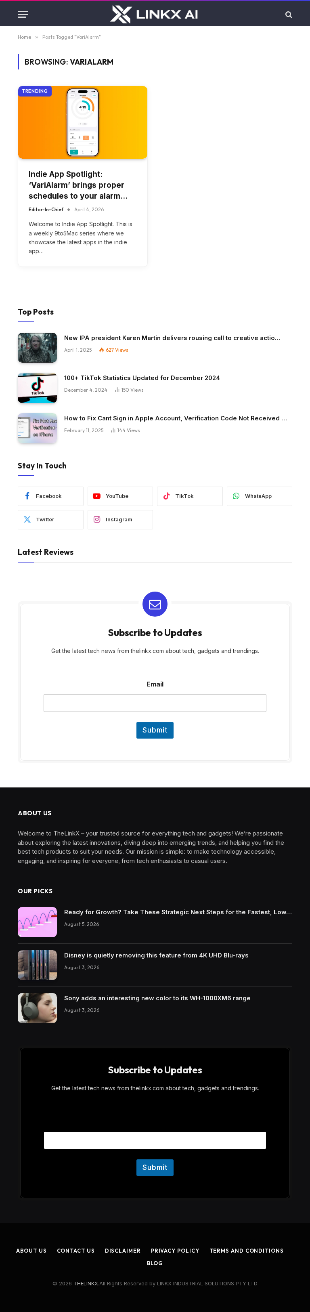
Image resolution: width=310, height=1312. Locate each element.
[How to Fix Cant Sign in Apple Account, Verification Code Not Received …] (37, 428)
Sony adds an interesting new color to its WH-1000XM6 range (157, 998)
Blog (155, 1263)
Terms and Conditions (246, 1250)
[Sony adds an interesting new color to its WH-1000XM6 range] (37, 1008)
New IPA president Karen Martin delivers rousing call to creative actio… (172, 338)
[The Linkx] (155, 14)
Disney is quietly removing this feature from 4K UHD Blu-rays (156, 955)
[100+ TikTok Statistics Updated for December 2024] (37, 388)
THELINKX (85, 1283)
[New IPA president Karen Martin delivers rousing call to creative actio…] (37, 348)
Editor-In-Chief (46, 209)
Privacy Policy (175, 1250)
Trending (35, 91)
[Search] (288, 14)
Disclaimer (123, 1250)
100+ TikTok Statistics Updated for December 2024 (142, 378)
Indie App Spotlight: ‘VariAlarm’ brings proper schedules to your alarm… (78, 185)
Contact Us (76, 1250)
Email (155, 684)
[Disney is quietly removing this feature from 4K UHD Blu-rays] (37, 965)
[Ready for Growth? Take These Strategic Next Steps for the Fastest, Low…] (37, 922)
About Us (31, 1250)
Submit (154, 730)
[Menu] (23, 14)
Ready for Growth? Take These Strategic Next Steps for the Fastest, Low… (178, 912)
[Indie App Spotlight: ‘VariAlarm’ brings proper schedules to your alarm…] (82, 122)
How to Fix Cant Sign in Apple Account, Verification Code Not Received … (175, 418)
